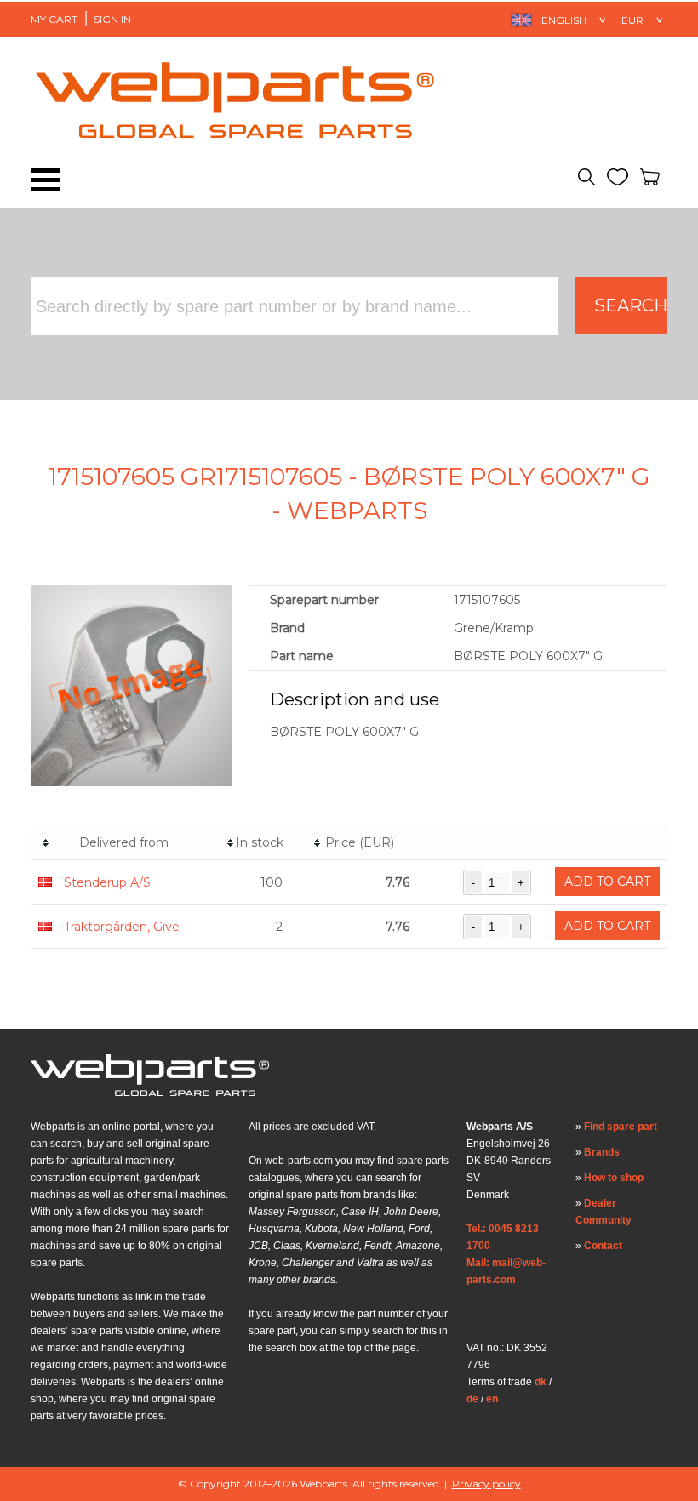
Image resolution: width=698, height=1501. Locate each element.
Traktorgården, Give (122, 926)
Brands (602, 1152)
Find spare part (620, 1127)
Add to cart (607, 881)
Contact (603, 1246)
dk (540, 1382)
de (472, 1399)
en (492, 1399)
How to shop (614, 1178)
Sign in (112, 19)
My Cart (54, 19)
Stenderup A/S (107, 882)
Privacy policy (486, 1483)
